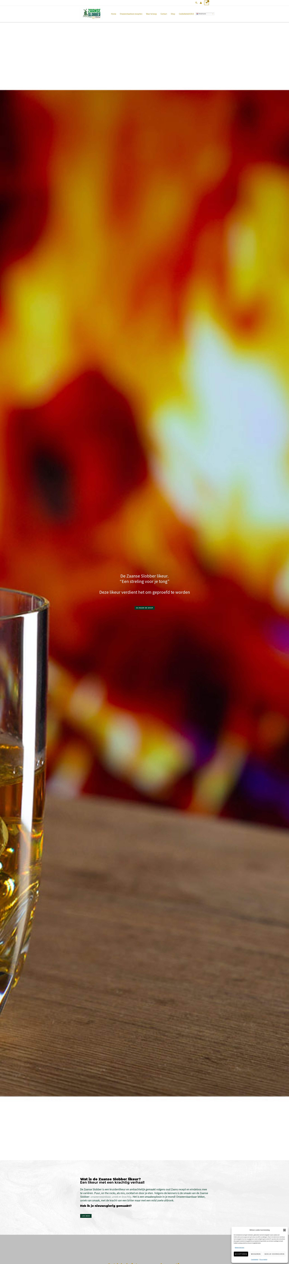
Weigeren (256, 1254)
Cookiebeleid (254, 1259)
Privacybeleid (263, 1259)
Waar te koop (151, 14)
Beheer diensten (239, 1247)
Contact (164, 14)
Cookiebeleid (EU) (186, 14)
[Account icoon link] (201, 3)
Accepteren (241, 1254)
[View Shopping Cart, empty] (206, 3)
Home (113, 14)
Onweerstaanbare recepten (131, 14)
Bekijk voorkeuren (274, 1254)
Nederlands (202, 14)
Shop (173, 14)
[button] (284, 1230)
